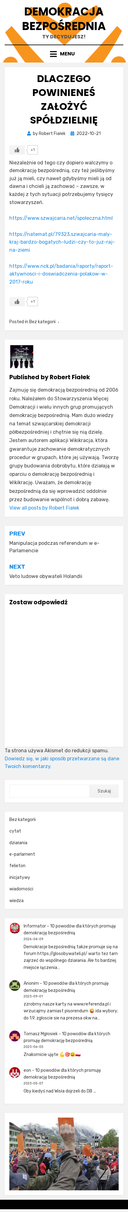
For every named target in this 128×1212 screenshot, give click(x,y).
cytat (15, 831)
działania (18, 842)
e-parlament (22, 854)
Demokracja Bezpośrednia (64, 19)
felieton (17, 865)
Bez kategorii (42, 321)
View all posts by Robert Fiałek (44, 508)
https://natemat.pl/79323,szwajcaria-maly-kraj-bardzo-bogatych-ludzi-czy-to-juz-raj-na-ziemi (62, 242)
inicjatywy (19, 877)
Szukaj (104, 791)
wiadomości (21, 889)
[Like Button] (17, 149)
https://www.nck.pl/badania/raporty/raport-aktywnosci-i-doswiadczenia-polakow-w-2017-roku (61, 274)
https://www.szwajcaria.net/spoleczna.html (61, 218)
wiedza (16, 900)
